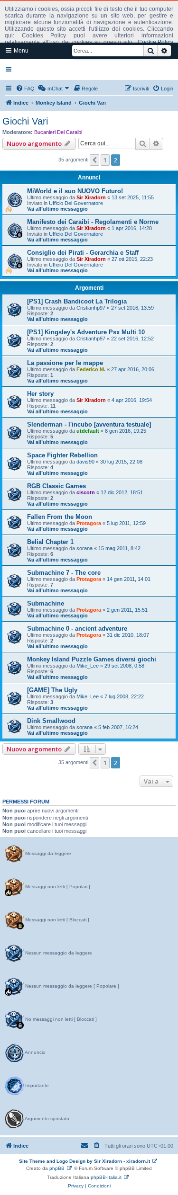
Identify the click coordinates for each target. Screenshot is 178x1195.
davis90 (85, 461)
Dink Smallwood (51, 720)
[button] (94, 160)
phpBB (57, 1168)
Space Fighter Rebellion (62, 455)
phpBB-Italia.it (106, 1177)
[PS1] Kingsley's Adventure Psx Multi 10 (86, 332)
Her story (40, 393)
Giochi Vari (25, 121)
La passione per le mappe (65, 362)
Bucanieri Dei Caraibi (58, 132)
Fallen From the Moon (59, 516)
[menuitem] (25, 88)
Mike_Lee (87, 666)
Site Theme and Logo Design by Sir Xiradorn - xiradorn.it (84, 1161)
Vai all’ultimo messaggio (57, 209)
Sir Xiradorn (91, 197)
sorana (84, 548)
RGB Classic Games (56, 486)
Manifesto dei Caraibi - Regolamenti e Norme (93, 221)
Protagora (88, 523)
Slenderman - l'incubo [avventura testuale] (89, 424)
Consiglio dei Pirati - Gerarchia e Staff (83, 252)
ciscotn (85, 492)
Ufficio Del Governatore (76, 203)
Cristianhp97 (90, 308)
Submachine (45, 603)
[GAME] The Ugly (52, 690)
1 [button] (105, 160)
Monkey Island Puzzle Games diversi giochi (91, 659)
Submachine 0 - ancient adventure (77, 628)
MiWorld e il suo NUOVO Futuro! (75, 191)
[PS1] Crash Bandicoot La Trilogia (77, 301)
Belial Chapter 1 (50, 541)
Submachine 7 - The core (64, 572)
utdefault (87, 431)
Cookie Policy (155, 42)
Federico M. (90, 369)
